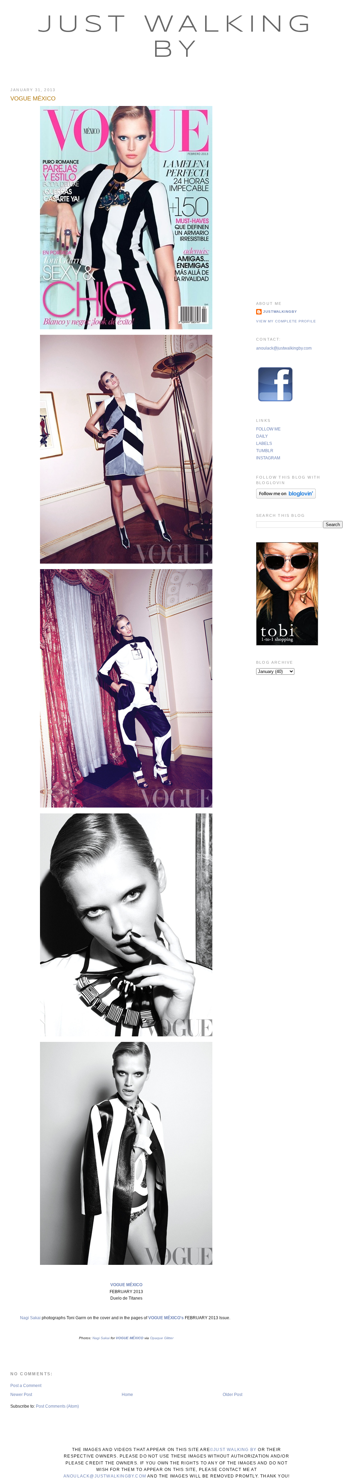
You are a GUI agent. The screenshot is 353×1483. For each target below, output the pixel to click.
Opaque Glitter (161, 1338)
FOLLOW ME (268, 429)
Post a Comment (25, 1385)
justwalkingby (280, 311)
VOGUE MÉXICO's (166, 1317)
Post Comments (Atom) (57, 1406)
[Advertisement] (299, 185)
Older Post (232, 1394)
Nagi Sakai (31, 1317)
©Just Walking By (233, 1449)
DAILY (262, 436)
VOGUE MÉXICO (33, 98)
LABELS (264, 443)
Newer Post (21, 1394)
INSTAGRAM (268, 458)
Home (127, 1394)
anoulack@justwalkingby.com (284, 348)
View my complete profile (286, 321)
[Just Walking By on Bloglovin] (286, 497)
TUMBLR (264, 450)
